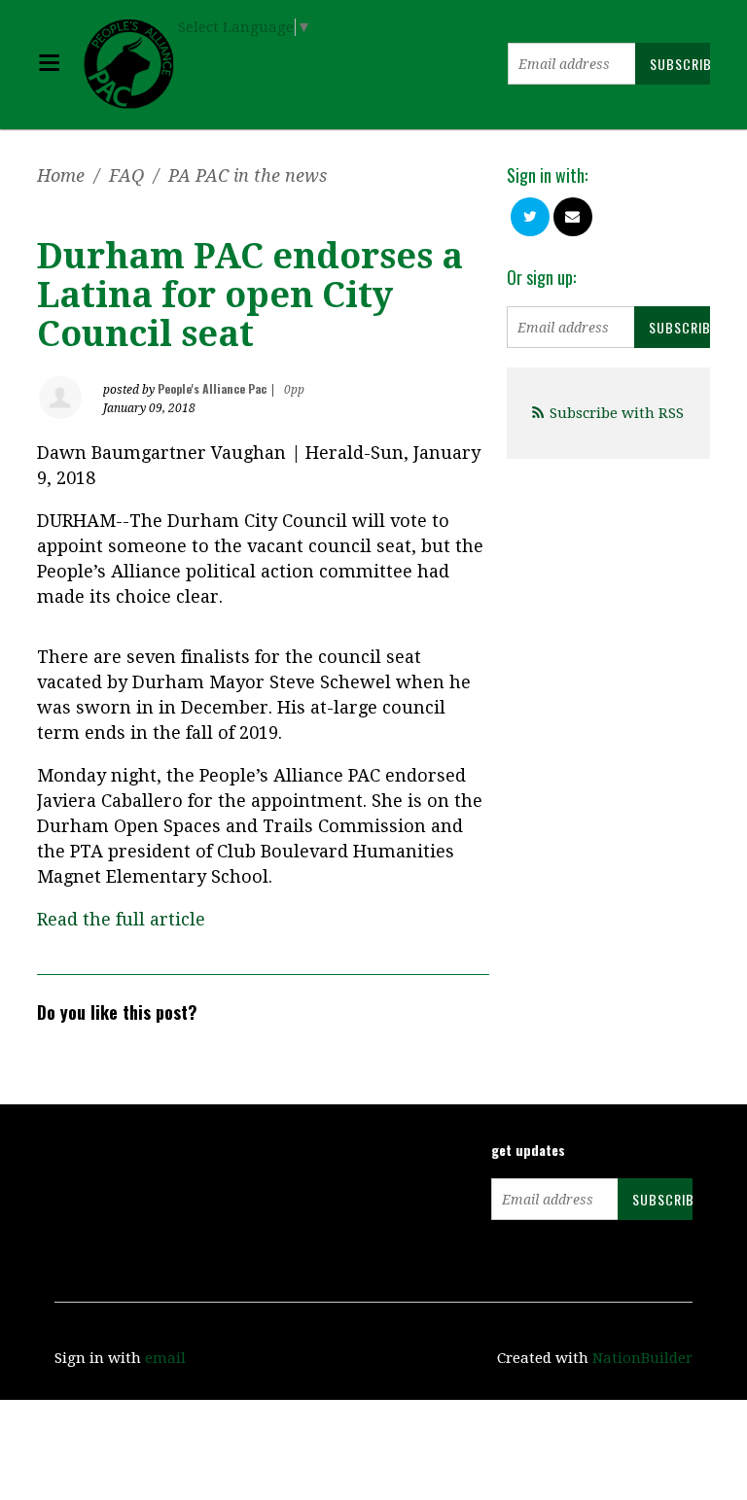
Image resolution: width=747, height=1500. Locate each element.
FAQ (126, 175)
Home (61, 175)
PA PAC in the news (247, 175)
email (165, 1358)
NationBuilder (642, 1358)
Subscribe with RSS (617, 413)
